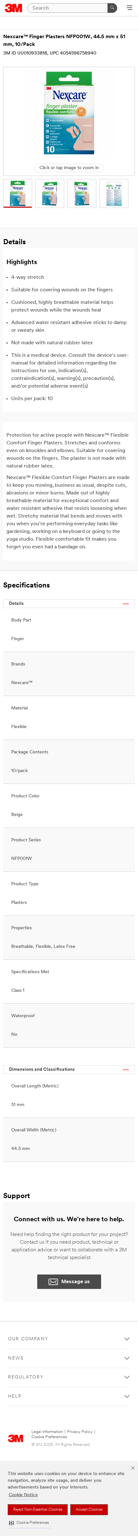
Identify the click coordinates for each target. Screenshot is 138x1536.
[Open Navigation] (129, 8)
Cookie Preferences (49, 1437)
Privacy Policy (80, 1432)
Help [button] (15, 1396)
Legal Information (47, 1432)
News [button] (16, 1358)
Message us (75, 1281)
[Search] (112, 8)
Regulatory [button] (26, 1377)
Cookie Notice (23, 1495)
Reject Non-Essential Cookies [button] (37, 1510)
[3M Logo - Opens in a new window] (13, 8)
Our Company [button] (28, 1339)
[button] (29, 1523)
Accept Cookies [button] (89, 1510)
